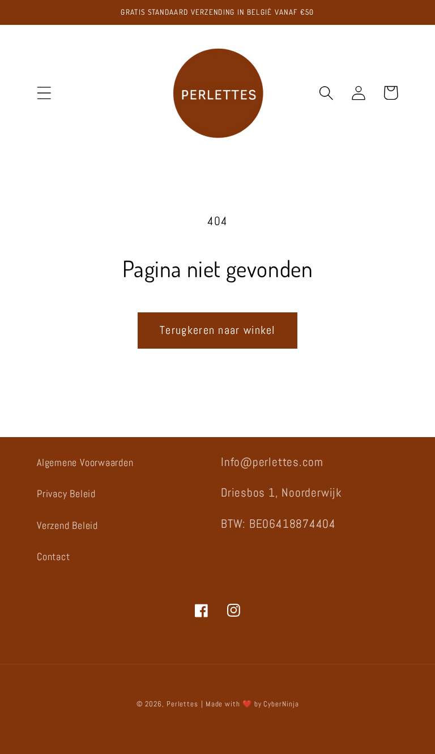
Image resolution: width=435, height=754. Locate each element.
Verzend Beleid (67, 525)
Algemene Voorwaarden (85, 462)
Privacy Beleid (66, 493)
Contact (53, 556)
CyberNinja (280, 704)
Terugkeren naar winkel (217, 330)
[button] (44, 93)
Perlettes (182, 704)
